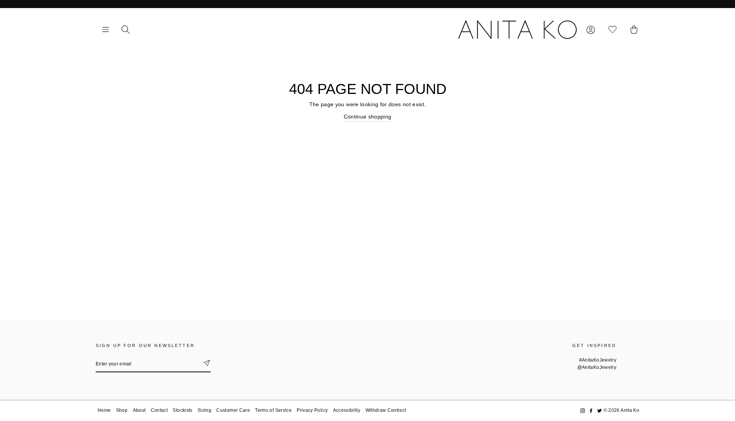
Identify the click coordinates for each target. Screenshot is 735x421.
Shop (121, 410)
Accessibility (347, 410)
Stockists (182, 410)
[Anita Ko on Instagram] (582, 410)
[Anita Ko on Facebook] (591, 410)
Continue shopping (368, 116)
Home (104, 410)
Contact (159, 410)
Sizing (204, 410)
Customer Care (233, 410)
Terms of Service (273, 410)
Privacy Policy (312, 410)
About (139, 410)
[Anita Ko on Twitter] (599, 410)
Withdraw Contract (386, 410)
